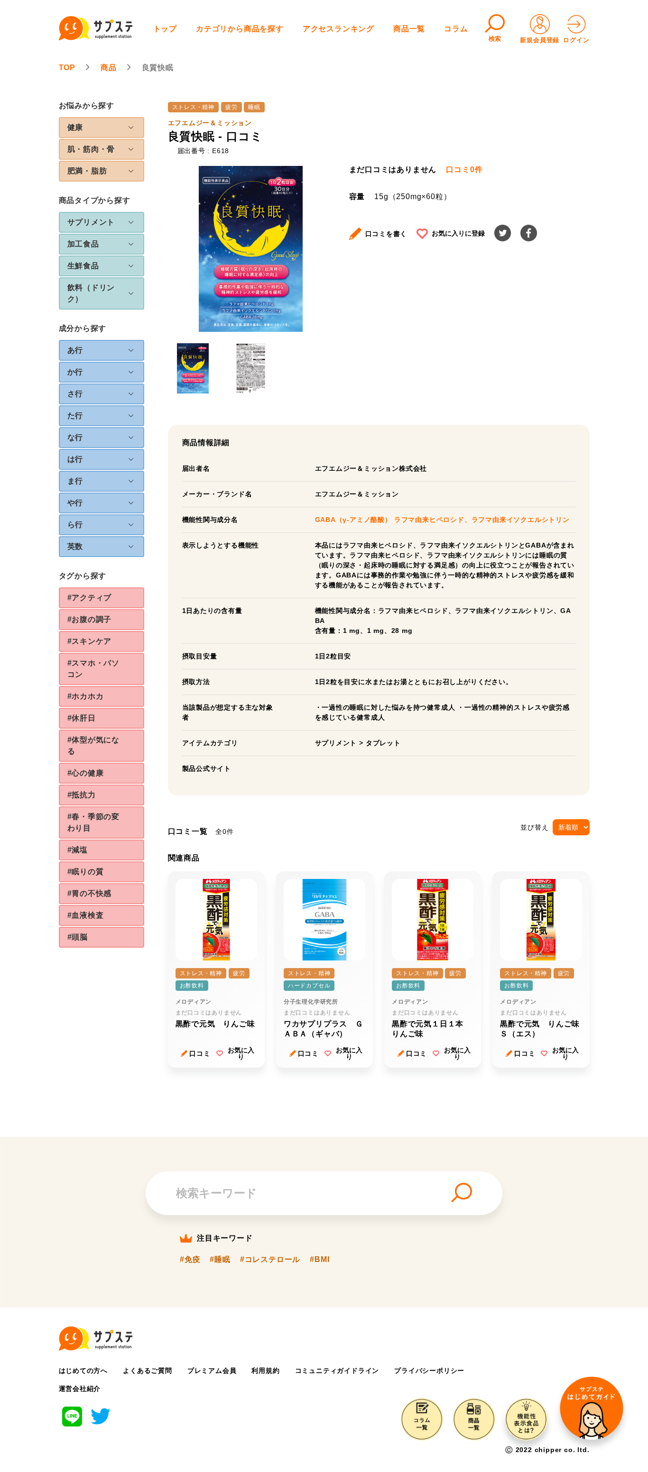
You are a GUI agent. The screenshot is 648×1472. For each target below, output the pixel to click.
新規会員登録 (539, 40)
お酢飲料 (192, 985)
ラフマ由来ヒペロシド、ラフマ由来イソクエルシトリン (482, 519)
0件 (464, 170)
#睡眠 (220, 1259)
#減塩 (77, 850)
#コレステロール (270, 1259)
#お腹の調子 (89, 619)
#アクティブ (89, 598)
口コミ (199, 1053)
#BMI (319, 1259)
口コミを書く (386, 234)
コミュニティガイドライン (337, 1370)
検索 (495, 38)
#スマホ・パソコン (93, 668)
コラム (456, 29)
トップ (165, 29)
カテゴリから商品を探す (240, 29)
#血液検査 (85, 915)
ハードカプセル (309, 985)
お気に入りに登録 (458, 233)
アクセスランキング (338, 29)
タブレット (383, 743)
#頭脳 (77, 937)
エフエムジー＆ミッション (210, 123)
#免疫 (190, 1259)
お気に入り (241, 1053)
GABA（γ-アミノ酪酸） (354, 519)
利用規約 (265, 1370)
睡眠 (254, 107)
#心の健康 (85, 773)
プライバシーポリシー (429, 1370)
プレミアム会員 (212, 1370)
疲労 (231, 107)
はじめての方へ (83, 1370)
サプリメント (336, 743)
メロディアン (194, 1001)
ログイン (576, 40)
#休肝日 (81, 718)
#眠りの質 (85, 872)
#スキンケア (89, 641)
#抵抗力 (81, 795)
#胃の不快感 (89, 893)
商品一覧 (409, 29)
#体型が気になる (93, 745)
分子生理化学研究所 (311, 1001)
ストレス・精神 (193, 107)
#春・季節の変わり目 (93, 822)
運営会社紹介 (80, 1388)
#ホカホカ (85, 696)
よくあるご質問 (147, 1370)
